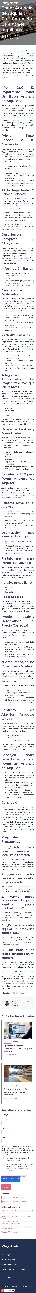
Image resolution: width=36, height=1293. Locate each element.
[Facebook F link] (3, 1278)
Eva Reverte (15, 36)
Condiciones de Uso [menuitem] (9, 1264)
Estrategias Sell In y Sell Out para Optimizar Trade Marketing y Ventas (17, 1222)
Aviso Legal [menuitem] (6, 1255)
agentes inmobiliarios (10, 1197)
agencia (24, 1202)
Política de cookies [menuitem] (9, 1269)
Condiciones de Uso (13, 1168)
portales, (14, 993)
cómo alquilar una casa (24, 981)
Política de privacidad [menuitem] (10, 1260)
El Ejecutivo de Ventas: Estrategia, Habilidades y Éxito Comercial (18, 1212)
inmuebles (22, 993)
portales (16, 1202)
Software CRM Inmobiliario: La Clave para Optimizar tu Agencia (17, 1228)
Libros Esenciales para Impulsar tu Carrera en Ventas (18, 1217)
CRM (22, 1197)
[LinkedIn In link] (9, 1278)
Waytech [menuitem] (25, 1269)
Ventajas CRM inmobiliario (11, 1232)
